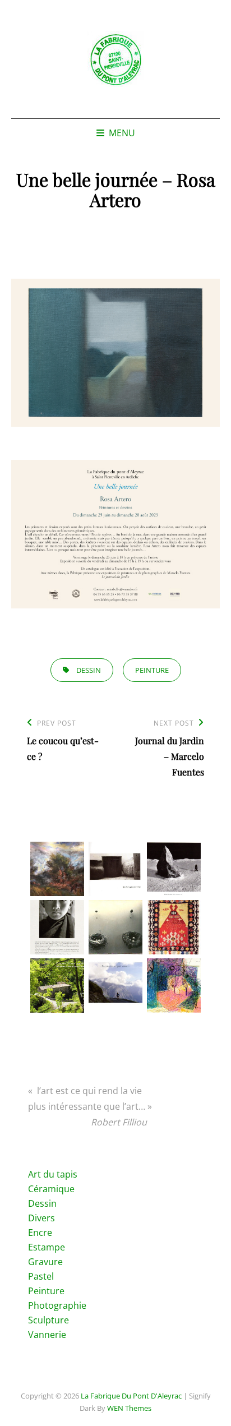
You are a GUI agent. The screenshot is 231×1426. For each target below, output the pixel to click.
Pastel (41, 1276)
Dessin (42, 1203)
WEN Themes (129, 1408)
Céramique (51, 1189)
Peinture (46, 1291)
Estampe (46, 1247)
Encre (40, 1232)
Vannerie (47, 1334)
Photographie (57, 1305)
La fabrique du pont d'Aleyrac (131, 1396)
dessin (88, 670)
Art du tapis (52, 1174)
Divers (41, 1218)
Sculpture (48, 1320)
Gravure (45, 1262)
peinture (152, 670)
